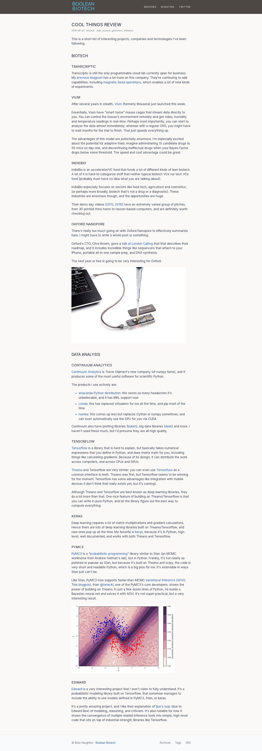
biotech (90, 30)
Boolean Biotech (105, 742)
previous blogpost (89, 77)
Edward (76, 689)
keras (139, 532)
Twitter (185, 7)
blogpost (84, 584)
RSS (188, 742)
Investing (167, 7)
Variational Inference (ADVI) (165, 580)
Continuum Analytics (86, 372)
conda (83, 404)
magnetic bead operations (122, 82)
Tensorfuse (164, 470)
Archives (150, 7)
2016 (118, 204)
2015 (109, 204)
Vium (118, 104)
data (98, 30)
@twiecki (106, 584)
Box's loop (163, 706)
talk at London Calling (137, 243)
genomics (117, 30)
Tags (178, 742)
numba (83, 414)
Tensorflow (79, 448)
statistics (128, 30)
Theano (76, 470)
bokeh (132, 426)
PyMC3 (76, 553)
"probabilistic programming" (109, 553)
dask (168, 426)
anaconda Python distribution (99, 393)
